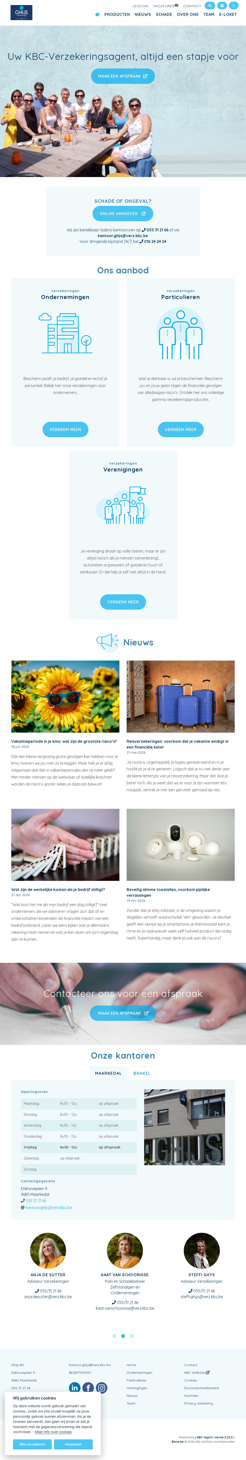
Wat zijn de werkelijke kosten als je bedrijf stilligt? (58, 889)
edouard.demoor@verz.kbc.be (202, 1296)
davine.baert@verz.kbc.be (125, 1308)
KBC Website (195, 1372)
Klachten (191, 1395)
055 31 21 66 (36, 1200)
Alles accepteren (32, 1444)
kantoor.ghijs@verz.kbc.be (49, 1207)
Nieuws (143, 14)
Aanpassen (73, 1444)
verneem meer (65, 429)
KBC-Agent (205, 1437)
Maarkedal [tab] (108, 1073)
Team (209, 14)
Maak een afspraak (120, 76)
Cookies (190, 1380)
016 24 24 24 (155, 241)
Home (131, 1365)
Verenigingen (137, 1388)
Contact (192, 6)
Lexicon (140, 6)
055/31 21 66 (127, 1302)
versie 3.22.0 (224, 1437)
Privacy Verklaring (198, 1403)
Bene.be (178, 1441)
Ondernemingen (139, 1372)
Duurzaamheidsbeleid (201, 1388)
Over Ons (188, 14)
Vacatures (165, 6)
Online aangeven (119, 213)
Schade (164, 14)
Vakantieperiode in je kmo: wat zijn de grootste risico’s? (64, 741)
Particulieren (136, 1380)
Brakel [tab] (142, 1073)
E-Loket (228, 14)
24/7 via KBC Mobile (50, 1290)
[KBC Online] (234, 5)
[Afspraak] (222, 5)
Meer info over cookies (53, 1432)
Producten (117, 14)
